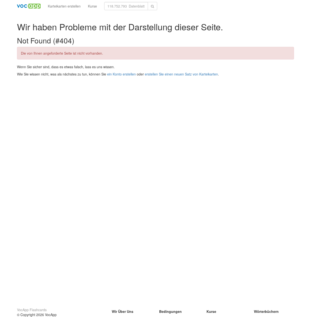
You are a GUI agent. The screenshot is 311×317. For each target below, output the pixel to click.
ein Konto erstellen (121, 74)
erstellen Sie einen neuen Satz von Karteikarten (181, 74)
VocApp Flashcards (32, 309)
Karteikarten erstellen (64, 6)
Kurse (92, 6)
